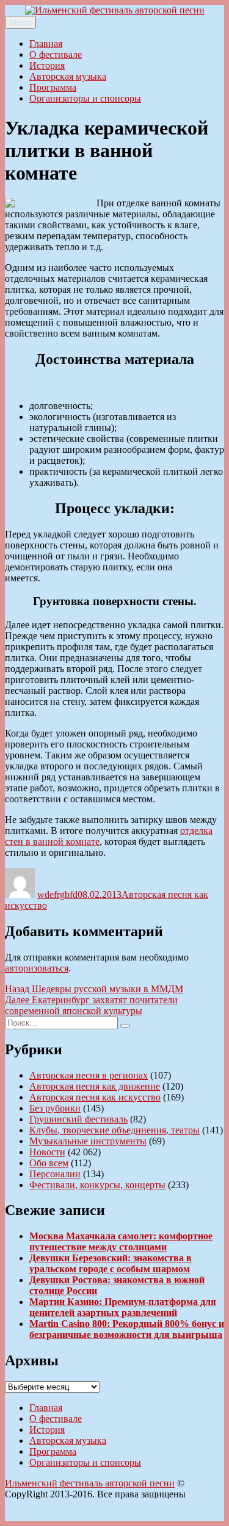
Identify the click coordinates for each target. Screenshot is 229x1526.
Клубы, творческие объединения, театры (114, 1130)
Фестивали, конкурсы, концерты (97, 1185)
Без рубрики (55, 1108)
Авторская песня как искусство (95, 1097)
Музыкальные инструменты (88, 1141)
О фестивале (55, 54)
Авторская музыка (67, 76)
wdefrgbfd (57, 894)
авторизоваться (36, 968)
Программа (52, 87)
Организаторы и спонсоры (85, 98)
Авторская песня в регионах (88, 1075)
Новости (47, 1152)
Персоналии (55, 1174)
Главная (45, 43)
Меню (20, 22)
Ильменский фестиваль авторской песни (90, 1483)
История (47, 65)
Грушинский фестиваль (78, 1119)
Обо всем (48, 1163)
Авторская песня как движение (94, 1086)
